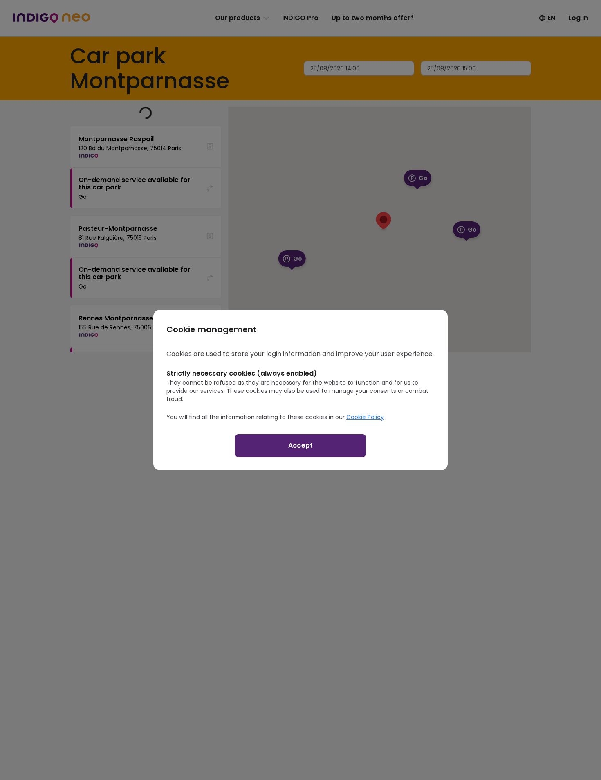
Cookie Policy (365, 417)
